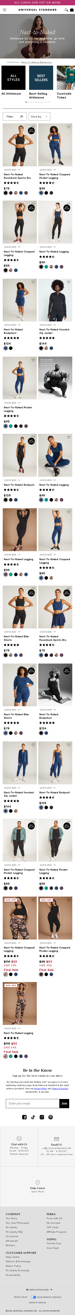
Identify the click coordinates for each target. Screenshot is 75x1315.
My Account (53, 1222)
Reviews (10, 1245)
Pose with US (54, 1218)
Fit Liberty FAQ (14, 1231)
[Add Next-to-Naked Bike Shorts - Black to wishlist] (33, 589)
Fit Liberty (11, 1227)
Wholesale (12, 1240)
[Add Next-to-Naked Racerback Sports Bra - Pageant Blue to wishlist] (68, 589)
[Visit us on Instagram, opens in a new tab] (42, 1117)
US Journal (12, 1236)
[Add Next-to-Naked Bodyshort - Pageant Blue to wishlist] (33, 282)
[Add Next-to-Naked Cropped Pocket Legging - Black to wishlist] (33, 822)
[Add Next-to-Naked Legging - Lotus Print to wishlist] (33, 986)
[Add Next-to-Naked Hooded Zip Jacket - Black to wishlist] (68, 282)
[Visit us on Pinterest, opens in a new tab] (50, 1117)
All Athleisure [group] (11, 93)
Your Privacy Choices (49, 1297)
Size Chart (53, 1248)
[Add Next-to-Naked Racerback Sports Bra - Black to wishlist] (33, 127)
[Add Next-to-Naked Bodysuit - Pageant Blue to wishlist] (68, 745)
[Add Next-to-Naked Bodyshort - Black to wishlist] (68, 667)
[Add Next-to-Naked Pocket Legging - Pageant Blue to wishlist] (33, 360)
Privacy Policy (40, 1088)
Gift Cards (53, 1227)
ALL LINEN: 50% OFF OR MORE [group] (37, 2)
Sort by (36, 116)
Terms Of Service (37, 1302)
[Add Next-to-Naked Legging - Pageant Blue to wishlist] (68, 438)
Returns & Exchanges (18, 1261)
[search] (66, 10)
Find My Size (54, 1243)
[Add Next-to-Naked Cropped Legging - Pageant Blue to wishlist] (68, 512)
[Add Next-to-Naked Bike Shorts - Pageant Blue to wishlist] (33, 667)
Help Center (13, 1257)
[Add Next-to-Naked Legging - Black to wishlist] (68, 204)
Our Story (11, 1218)
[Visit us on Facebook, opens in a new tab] (24, 1117)
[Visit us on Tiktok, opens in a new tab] (33, 1117)
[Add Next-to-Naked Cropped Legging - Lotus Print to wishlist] (33, 900)
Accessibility (13, 1274)
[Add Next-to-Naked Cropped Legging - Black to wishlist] (33, 204)
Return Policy (13, 1266)
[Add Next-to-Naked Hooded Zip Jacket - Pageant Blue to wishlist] (33, 745)
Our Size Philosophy (17, 1222)
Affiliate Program (56, 1231)
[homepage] (37, 9)
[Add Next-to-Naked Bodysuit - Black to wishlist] (33, 438)
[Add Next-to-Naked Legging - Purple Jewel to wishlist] (33, 512)
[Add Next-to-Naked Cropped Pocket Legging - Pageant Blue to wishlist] (68, 127)
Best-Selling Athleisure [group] (38, 95)
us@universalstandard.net (56, 1148)
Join (64, 1103)
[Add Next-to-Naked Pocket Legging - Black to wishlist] (68, 822)
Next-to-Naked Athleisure (36, 62)
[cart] (72, 10)
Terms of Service (60, 1088)
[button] (18, 163)
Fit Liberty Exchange (17, 1270)
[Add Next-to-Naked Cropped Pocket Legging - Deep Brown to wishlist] (68, 900)
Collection (13, 62)
